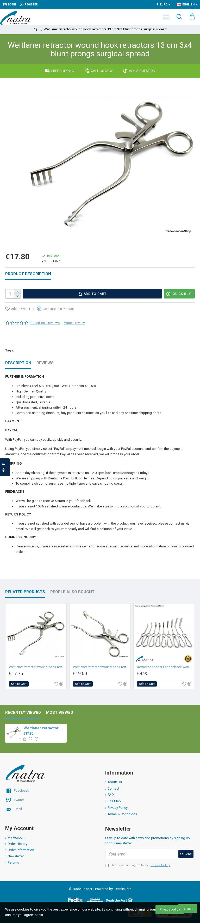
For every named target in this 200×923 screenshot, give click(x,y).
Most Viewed (59, 712)
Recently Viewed (23, 712)
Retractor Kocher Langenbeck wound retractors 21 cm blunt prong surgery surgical (165, 667)
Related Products (25, 591)
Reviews (45, 363)
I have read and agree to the (140, 865)
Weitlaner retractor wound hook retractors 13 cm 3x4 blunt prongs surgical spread (44, 728)
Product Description (28, 274)
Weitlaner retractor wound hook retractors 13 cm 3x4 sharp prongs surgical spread (37, 667)
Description (18, 363)
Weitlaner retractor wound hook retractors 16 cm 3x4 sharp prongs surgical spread (101, 667)
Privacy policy (170, 909)
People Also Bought (72, 591)
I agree (188, 909)
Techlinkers (122, 889)
